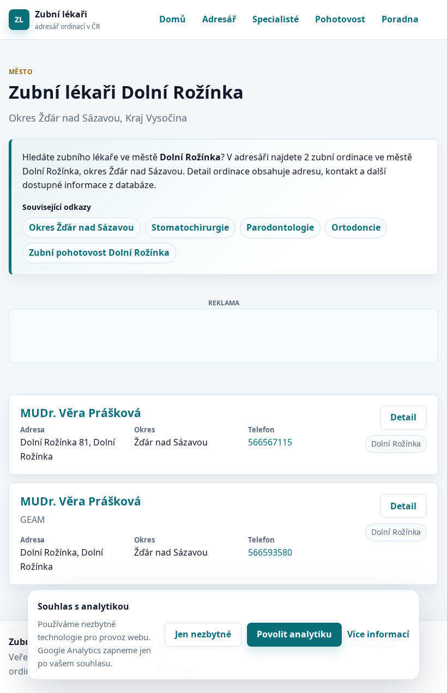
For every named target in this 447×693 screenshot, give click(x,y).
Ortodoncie (355, 227)
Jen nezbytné (203, 634)
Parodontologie (280, 227)
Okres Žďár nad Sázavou (81, 227)
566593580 (270, 552)
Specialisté (275, 19)
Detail (403, 417)
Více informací (378, 634)
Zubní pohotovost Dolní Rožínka (99, 252)
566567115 (270, 442)
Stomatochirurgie (190, 227)
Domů (172, 19)
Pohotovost (340, 19)
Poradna (400, 19)
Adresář (219, 19)
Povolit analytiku (294, 634)
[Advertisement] (224, 333)
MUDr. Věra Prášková (80, 412)
